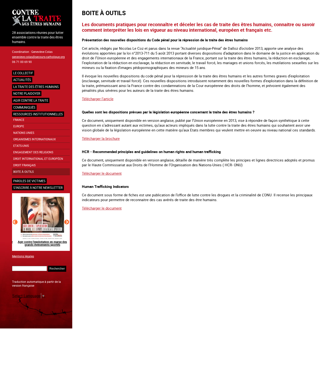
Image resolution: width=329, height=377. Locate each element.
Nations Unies (23, 133)
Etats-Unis (21, 146)
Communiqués (24, 107)
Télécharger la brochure (101, 138)
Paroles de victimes (29, 181)
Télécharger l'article (97, 98)
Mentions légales (23, 256)
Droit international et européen (38, 159)
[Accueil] (41, 18)
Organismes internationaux (34, 139)
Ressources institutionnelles (38, 114)
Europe (18, 126)
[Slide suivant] (66, 222)
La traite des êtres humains (36, 87)
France (18, 120)
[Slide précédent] (15, 222)
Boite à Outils (23, 171)
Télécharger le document (102, 173)
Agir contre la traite (30, 100)
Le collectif (23, 73)
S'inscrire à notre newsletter (38, 187)
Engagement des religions (33, 152)
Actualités (22, 80)
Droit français (24, 165)
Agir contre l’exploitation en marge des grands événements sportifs (41, 243)
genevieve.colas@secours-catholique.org (38, 57)
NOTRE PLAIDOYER (26, 93)
